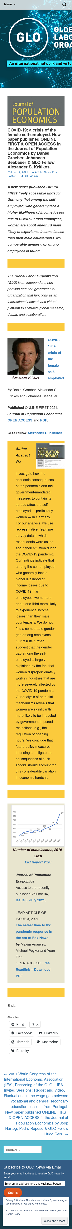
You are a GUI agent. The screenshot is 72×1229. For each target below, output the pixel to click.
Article (38, 172)
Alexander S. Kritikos (44, 432)
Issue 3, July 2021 (30, 899)
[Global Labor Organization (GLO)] (36, 44)
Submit (13, 1192)
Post (55, 172)
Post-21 (12, 176)
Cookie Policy (13, 1213)
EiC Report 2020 (38, 862)
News (47, 172)
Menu (8, 4)
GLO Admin (31, 176)
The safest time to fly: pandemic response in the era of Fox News (34, 931)
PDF (43, 420)
